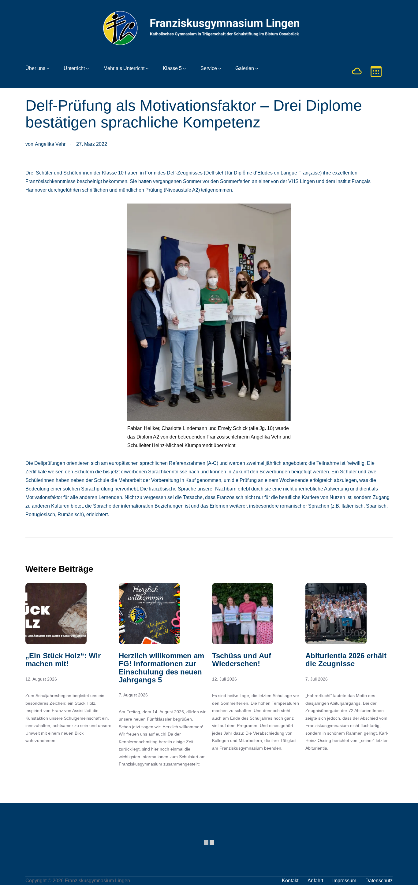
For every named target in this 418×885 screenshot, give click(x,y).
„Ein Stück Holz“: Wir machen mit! (63, 660)
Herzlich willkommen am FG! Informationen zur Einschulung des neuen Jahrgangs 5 (161, 668)
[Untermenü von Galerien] (256, 68)
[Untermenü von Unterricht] (87, 68)
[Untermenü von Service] (219, 68)
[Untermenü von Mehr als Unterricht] (147, 68)
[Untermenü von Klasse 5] (184, 68)
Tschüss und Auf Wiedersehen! (241, 660)
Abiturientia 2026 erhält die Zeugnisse (345, 660)
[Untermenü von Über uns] (48, 68)
